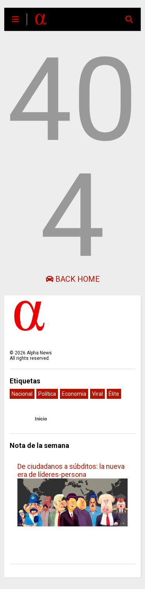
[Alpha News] (40, 21)
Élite (114, 394)
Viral (97, 394)
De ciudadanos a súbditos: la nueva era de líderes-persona (71, 470)
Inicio (41, 419)
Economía (74, 394)
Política (47, 394)
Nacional (22, 394)
